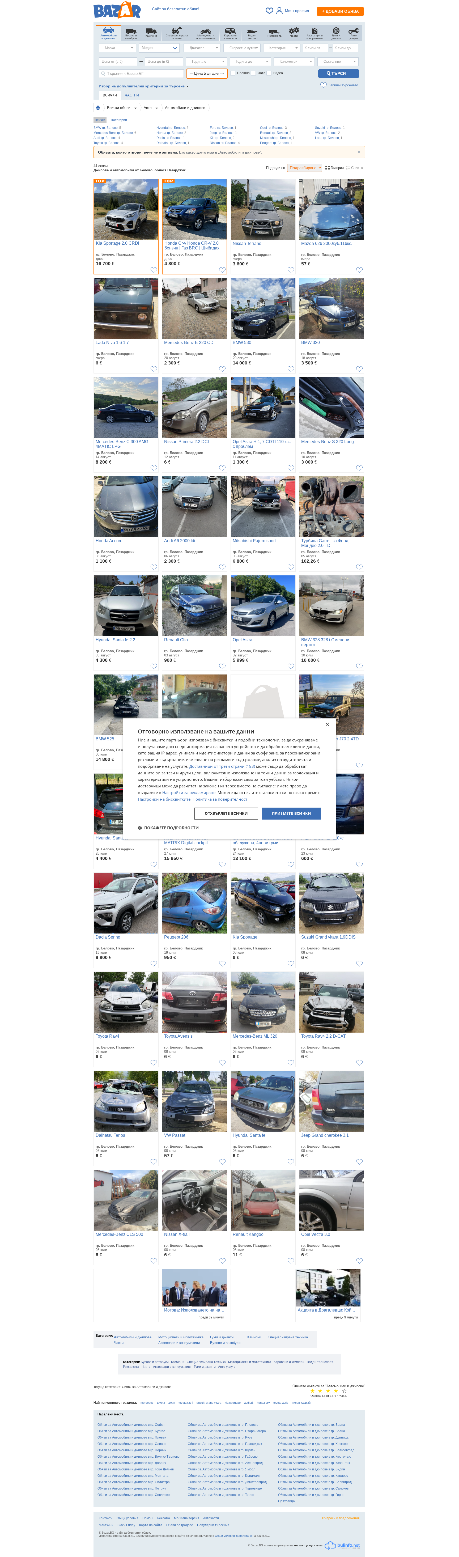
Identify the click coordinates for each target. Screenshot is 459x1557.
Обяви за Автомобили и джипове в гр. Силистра (133, 1482)
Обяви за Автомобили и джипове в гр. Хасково (313, 1444)
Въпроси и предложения (341, 1518)
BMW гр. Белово (107, 128)
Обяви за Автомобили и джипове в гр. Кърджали (224, 1476)
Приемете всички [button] (291, 813)
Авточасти (211, 1518)
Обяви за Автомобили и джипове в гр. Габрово (223, 1456)
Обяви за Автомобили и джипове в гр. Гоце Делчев (135, 1469)
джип (171, 1402)
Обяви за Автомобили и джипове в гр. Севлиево (133, 1495)
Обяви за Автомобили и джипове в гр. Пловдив (223, 1425)
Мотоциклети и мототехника (180, 1337)
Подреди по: (276, 168)
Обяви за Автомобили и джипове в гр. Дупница (313, 1437)
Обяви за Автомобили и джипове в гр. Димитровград (227, 1482)
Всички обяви (119, 107)
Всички (100, 120)
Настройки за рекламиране (188, 792)
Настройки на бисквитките (164, 799)
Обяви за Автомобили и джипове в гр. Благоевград (316, 1450)
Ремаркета (131, 1367)
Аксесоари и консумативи (179, 1343)
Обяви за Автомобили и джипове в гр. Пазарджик (225, 1444)
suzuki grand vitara (209, 1402)
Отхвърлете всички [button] (226, 813)
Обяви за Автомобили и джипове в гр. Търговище (225, 1488)
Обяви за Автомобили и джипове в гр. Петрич (131, 1488)
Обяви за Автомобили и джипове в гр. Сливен (131, 1444)
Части (119, 1343)
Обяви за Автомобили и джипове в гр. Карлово (313, 1476)
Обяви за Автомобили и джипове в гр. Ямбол (221, 1469)
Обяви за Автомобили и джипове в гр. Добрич (131, 1463)
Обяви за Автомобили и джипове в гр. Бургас (131, 1431)
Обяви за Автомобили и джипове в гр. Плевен (131, 1437)
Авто (148, 107)
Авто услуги (227, 1367)
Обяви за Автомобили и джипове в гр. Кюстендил (315, 1456)
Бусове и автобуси (225, 1343)
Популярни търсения (213, 1525)
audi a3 (248, 1402)
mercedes (147, 1402)
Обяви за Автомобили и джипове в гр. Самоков (313, 1488)
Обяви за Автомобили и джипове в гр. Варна (311, 1425)
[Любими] (270, 10)
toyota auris (280, 1402)
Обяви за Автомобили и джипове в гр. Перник (131, 1450)
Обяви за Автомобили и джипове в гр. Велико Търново (138, 1456)
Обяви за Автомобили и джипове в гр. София (131, 1425)
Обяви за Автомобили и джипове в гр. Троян (221, 1495)
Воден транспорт (320, 1362)
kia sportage (233, 1402)
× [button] (327, 725)
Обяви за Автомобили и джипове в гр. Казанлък (314, 1463)
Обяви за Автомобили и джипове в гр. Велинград (315, 1482)
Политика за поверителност (220, 799)
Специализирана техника (288, 1337)
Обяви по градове (179, 1525)
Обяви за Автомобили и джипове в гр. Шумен (222, 1450)
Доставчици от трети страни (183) (222, 766)
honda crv (263, 1402)
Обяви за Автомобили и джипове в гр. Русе (220, 1437)
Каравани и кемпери (289, 1362)
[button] (168, 828)
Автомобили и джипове (185, 107)
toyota (161, 1402)
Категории (119, 120)
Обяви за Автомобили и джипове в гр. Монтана (132, 1476)
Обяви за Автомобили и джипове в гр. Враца (311, 1431)
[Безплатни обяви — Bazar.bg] (117, 11)
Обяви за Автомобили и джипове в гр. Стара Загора (227, 1431)
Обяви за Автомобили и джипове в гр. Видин (311, 1469)
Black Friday (126, 1525)
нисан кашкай (301, 1402)
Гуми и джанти (221, 1337)
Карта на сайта (150, 1525)
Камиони (254, 1337)
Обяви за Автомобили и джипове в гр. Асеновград (225, 1463)
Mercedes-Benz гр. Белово (115, 133)
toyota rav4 (185, 1402)
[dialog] (229, 778)
